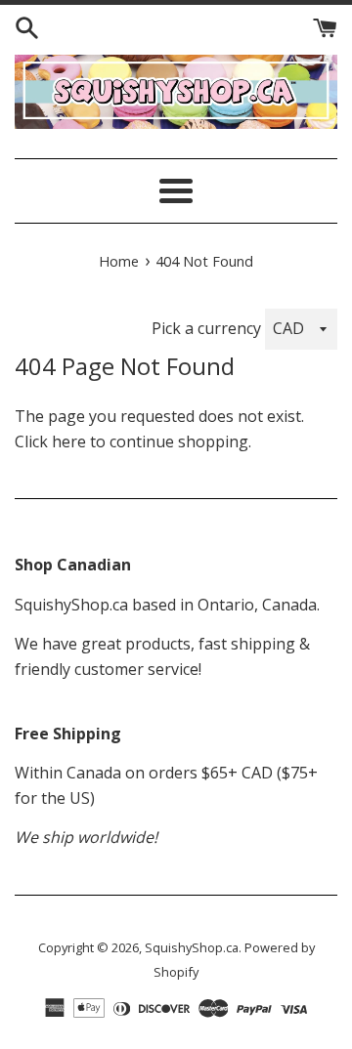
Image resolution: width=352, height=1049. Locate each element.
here (69, 441)
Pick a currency (208, 328)
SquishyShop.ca (192, 947)
